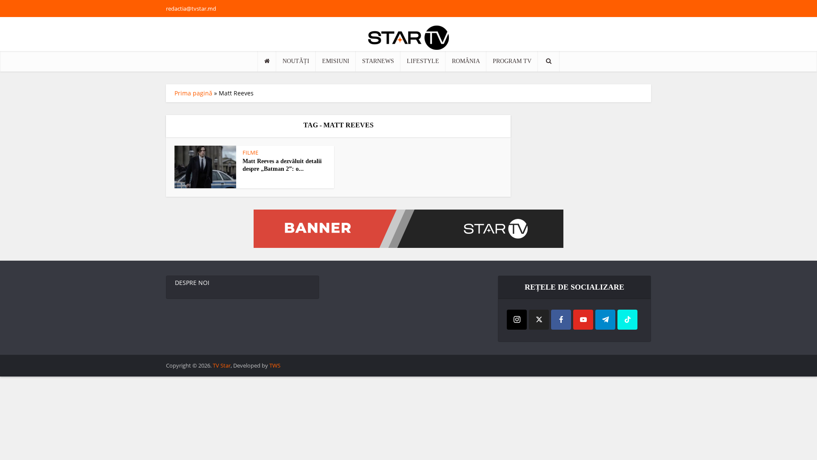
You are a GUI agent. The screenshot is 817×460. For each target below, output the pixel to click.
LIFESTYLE (423, 61)
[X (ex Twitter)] (539, 320)
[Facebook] (561, 320)
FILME (250, 152)
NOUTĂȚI (296, 61)
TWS (274, 365)
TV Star (222, 365)
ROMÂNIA (466, 61)
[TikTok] (627, 320)
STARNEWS (378, 61)
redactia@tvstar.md (191, 8)
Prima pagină (193, 93)
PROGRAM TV (512, 61)
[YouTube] (583, 320)
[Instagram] (517, 320)
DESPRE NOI (192, 283)
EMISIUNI (335, 61)
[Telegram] (605, 320)
